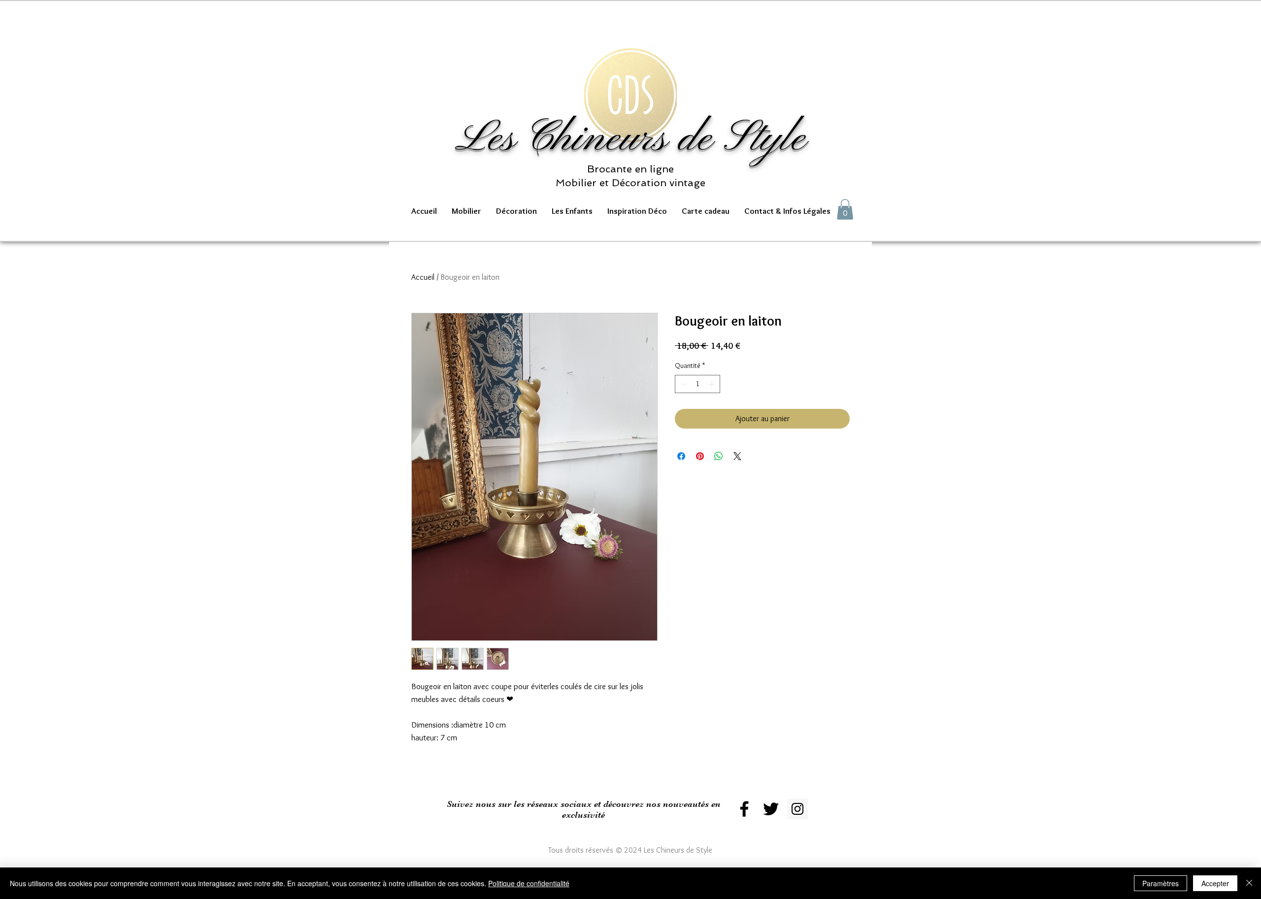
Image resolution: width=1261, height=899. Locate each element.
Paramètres (1160, 883)
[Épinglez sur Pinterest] (700, 456)
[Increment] (712, 384)
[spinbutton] (697, 384)
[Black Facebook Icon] (744, 809)
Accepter (1215, 883)
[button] (466, 211)
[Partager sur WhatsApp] (719, 456)
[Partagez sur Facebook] (681, 456)
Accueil (422, 277)
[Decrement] (682, 384)
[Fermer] (1249, 883)
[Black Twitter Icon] (771, 809)
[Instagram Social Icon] (797, 809)
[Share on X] (737, 456)
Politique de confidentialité (528, 883)
